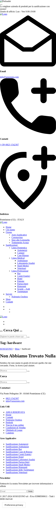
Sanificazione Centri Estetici (18, 454)
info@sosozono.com (9, 77)
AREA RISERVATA (15, 412)
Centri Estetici (23, 276)
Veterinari (21, 268)
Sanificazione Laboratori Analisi (20, 459)
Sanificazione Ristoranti (16, 467)
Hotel (19, 278)
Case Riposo (23, 255)
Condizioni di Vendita (16, 427)
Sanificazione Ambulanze (17, 446)
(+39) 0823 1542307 (9, 144)
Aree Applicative (19, 235)
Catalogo (10, 433)
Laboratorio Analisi (26, 263)
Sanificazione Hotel (15, 457)
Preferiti (9, 422)
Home (8, 227)
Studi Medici (23, 266)
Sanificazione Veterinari (16, 472)
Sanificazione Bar (14, 449)
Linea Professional (19, 271)
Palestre (20, 281)
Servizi (9, 294)
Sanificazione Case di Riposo (19, 452)
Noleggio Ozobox (19, 296)
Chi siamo (10, 229)
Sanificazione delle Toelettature (20, 470)
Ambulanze (22, 260)
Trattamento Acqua (20, 242)
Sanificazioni (12, 245)
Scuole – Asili (23, 289)
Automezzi (22, 250)
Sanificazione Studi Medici (18, 464)
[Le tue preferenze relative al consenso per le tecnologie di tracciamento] (13, 505)
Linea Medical (18, 258)
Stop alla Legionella (20, 240)
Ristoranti (21, 286)
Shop (8, 299)
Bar (19, 273)
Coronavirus (17, 237)
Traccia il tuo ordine (15, 425)
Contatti (9, 302)
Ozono (9, 232)
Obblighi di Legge (14, 430)
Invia (30, 491)
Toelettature (22, 291)
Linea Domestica (19, 247)
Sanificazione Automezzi (17, 444)
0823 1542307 (12, 398)
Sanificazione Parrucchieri (17, 462)
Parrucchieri (22, 284)
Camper (20, 253)
